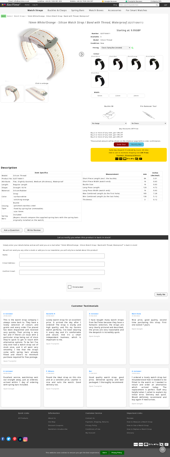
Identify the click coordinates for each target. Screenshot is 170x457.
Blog (115, 5)
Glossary (130, 433)
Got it (105, 453)
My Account (90, 433)
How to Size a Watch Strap (138, 425)
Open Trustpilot (10, 361)
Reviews (130, 418)
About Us (52, 418)
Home (27, 5)
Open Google (94, 336)
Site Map (51, 422)
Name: (5, 255)
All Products (23, 418)
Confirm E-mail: (9, 271)
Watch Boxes (96, 10)
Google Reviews (111, 1)
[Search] (157, 5)
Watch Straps (19, 16)
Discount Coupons (55, 425)
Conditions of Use (93, 429)
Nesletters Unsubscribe (58, 429)
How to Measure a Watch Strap (139, 422)
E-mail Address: (9, 263)
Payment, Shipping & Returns (129, 155)
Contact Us (90, 418)
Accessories (114, 10)
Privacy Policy (91, 425)
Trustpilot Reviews (135, 1)
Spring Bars (77, 10)
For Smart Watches (136, 10)
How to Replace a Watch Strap (139, 429)
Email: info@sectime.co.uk (18, 1)
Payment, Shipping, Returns (97, 422)
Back (4, 16)
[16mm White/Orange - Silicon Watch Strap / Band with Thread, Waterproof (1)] (36, 94)
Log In (35, 5)
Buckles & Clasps (57, 10)
